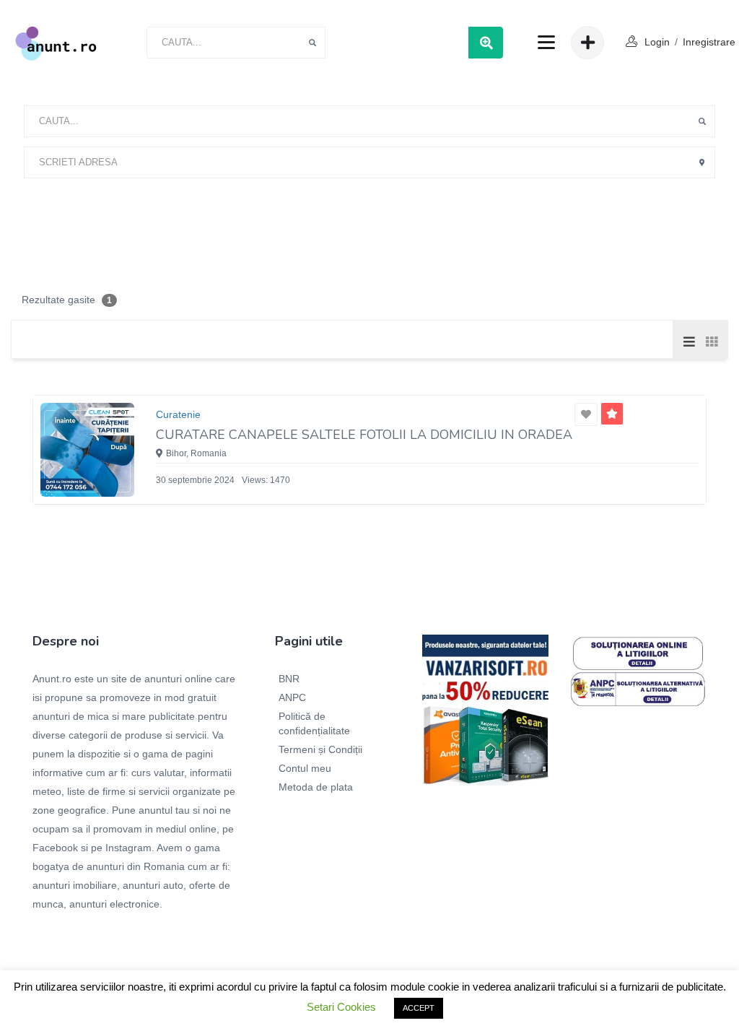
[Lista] (689, 341)
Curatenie (178, 414)
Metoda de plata (316, 787)
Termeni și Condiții (320, 749)
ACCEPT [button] (418, 1008)
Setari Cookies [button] (341, 1007)
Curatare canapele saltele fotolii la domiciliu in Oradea (364, 434)
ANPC (292, 697)
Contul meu (305, 768)
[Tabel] (711, 341)
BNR (289, 678)
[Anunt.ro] (55, 42)
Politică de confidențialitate (314, 723)
